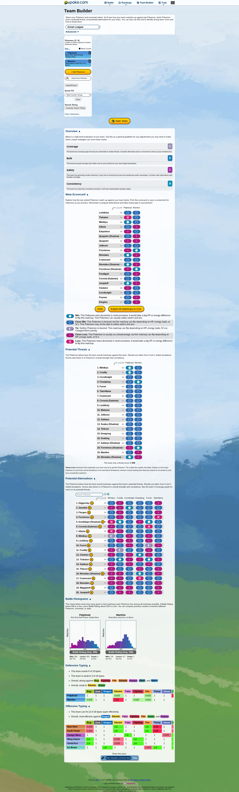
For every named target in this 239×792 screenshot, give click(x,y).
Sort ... (67, 49)
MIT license (134, 780)
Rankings (127, 3)
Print (100, 309)
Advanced (72, 32)
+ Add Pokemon (78, 72)
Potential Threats (78, 349)
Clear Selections (72, 114)
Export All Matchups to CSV (126, 309)
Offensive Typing (78, 706)
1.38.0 (96, 780)
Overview (73, 131)
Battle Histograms (79, 598)
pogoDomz (131, 784)
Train (164, 3)
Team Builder (147, 3)
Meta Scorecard (77, 194)
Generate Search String (75, 108)
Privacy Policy (145, 780)
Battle (110, 3)
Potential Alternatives (81, 478)
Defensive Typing (78, 665)
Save (78, 99)
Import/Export (71, 85)
